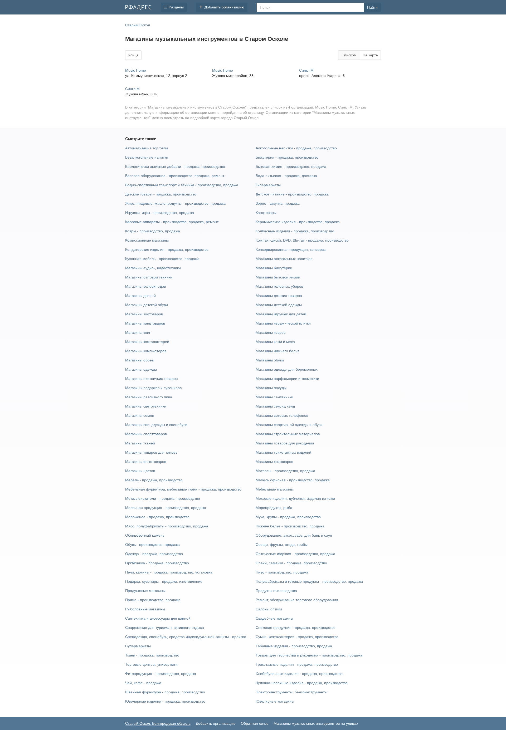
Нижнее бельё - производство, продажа (290, 526)
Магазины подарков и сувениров (153, 388)
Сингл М (306, 70)
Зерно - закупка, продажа (278, 203)
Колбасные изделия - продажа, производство (295, 231)
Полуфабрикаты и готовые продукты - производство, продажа (309, 581)
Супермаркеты (138, 646)
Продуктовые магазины (145, 591)
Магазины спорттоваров (146, 434)
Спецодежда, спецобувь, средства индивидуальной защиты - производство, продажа (199, 637)
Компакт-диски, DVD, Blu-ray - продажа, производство (302, 240)
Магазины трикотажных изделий (283, 452)
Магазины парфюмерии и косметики (287, 378)
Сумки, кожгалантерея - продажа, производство (297, 637)
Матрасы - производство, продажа (285, 471)
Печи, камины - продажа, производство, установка (168, 572)
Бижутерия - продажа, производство (287, 157)
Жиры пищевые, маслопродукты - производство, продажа (175, 203)
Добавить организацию (216, 723)
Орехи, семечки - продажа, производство (291, 563)
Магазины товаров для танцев (151, 452)
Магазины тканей (140, 443)
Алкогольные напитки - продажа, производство (296, 148)
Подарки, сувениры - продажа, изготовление (163, 581)
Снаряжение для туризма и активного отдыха (164, 627)
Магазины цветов (140, 471)
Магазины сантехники (274, 397)
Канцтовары (266, 212)
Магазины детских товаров (279, 295)
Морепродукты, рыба (274, 508)
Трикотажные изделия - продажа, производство (297, 664)
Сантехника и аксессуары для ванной (158, 618)
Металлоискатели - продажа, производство (162, 498)
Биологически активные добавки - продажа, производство (175, 166)
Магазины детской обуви (146, 305)
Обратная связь (254, 723)
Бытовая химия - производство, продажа (291, 166)
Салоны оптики (269, 609)
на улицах (349, 723)
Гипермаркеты (268, 185)
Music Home (135, 70)
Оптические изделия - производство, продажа (295, 554)
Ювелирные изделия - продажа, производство (165, 701)
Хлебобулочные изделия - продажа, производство (299, 674)
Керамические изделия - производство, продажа (298, 222)
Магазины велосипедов (145, 286)
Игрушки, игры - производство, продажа (159, 212)
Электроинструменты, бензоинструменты (291, 692)
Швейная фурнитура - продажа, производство (165, 692)
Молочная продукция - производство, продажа (165, 508)
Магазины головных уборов (279, 286)
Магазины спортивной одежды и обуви (289, 425)
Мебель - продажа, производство (154, 480)
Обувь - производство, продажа (152, 544)
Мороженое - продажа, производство (157, 517)
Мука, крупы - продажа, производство (288, 517)
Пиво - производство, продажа (282, 572)
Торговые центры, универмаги (151, 664)
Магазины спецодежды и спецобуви (156, 425)
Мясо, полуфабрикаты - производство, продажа (166, 526)
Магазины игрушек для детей (281, 314)
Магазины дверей (140, 295)
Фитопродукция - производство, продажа (160, 674)
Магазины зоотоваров (144, 314)
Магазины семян (139, 415)
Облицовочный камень (144, 535)
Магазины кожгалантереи (147, 342)
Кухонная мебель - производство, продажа (162, 259)
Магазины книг (137, 332)
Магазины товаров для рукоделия (285, 443)
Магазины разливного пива (148, 397)
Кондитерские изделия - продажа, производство (166, 249)
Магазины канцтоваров (145, 323)
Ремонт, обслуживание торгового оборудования (297, 600)
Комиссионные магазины (147, 240)
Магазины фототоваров (145, 461)
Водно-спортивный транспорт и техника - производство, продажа (181, 185)
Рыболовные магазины (145, 609)
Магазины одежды (141, 369)
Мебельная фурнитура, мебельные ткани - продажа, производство (183, 489)
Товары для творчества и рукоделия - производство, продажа (309, 655)
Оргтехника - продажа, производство (157, 563)
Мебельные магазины (275, 489)
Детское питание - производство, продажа (292, 194)
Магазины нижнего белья (277, 351)
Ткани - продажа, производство (152, 655)
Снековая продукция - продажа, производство (295, 627)
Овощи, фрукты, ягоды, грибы (282, 544)
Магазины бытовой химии (278, 277)
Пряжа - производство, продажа (153, 600)
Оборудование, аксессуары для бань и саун (294, 535)
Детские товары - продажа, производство (160, 194)
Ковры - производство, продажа (152, 231)
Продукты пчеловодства (276, 591)
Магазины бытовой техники (148, 277)
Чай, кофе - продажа (143, 683)
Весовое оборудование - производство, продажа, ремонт (174, 176)
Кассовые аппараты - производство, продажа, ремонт (171, 222)
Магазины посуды (271, 388)
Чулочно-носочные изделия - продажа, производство (302, 683)
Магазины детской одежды (279, 305)
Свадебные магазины (274, 618)
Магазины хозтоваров (274, 461)
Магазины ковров (270, 332)
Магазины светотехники (145, 406)
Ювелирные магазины (275, 701)
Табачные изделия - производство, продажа (294, 646)
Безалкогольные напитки (146, 157)
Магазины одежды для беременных (287, 369)
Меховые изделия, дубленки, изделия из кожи (295, 498)
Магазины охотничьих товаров (151, 378)
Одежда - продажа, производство (154, 554)
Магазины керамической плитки (283, 323)
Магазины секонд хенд (275, 406)
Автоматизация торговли (146, 148)
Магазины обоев (139, 360)
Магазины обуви (270, 360)
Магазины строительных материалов (288, 434)
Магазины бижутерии (274, 268)
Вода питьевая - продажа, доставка (286, 176)
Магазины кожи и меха (275, 342)
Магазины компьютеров (145, 351)
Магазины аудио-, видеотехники (153, 268)
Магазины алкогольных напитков (284, 259)
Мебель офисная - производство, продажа (293, 480)
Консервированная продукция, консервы (291, 249)
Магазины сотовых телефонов (282, 415)
